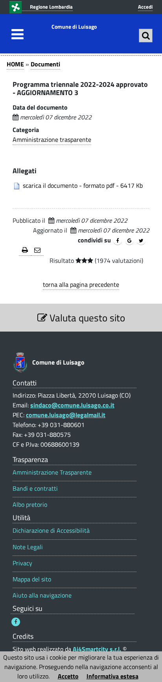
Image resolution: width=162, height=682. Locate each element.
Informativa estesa (112, 676)
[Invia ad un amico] (37, 250)
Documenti (45, 64)
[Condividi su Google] (129, 240)
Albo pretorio (30, 504)
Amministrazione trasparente (52, 139)
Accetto (68, 676)
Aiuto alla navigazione (42, 595)
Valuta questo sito (86, 317)
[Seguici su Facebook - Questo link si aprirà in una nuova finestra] (15, 622)
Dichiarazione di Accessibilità (51, 530)
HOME (15, 64)
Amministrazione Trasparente (52, 472)
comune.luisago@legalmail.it (65, 415)
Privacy (22, 563)
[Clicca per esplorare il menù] (15, 34)
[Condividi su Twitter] (141, 240)
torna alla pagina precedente (81, 284)
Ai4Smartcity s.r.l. (97, 649)
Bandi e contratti (35, 488)
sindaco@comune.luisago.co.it (72, 405)
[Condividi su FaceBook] (117, 240)
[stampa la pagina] (25, 250)
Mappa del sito (32, 579)
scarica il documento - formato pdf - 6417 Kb (83, 185)
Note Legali (28, 547)
